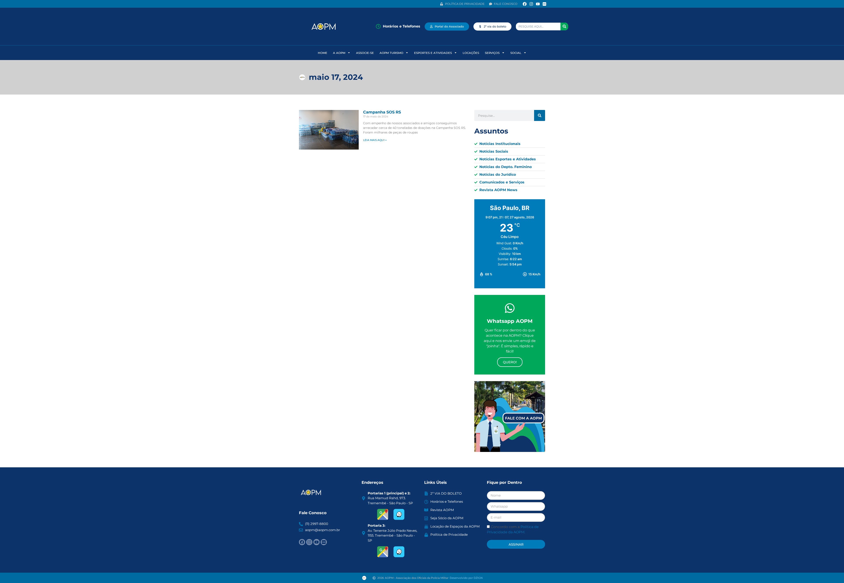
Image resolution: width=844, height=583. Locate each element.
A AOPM (339, 53)
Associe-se (365, 53)
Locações (471, 53)
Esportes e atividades (433, 53)
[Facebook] (524, 4)
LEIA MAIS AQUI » (375, 140)
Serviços (492, 53)
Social (515, 53)
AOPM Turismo (391, 53)
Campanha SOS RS (382, 112)
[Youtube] (538, 4)
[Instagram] (531, 4)
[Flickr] (544, 4)
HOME (322, 53)
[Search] (564, 26)
